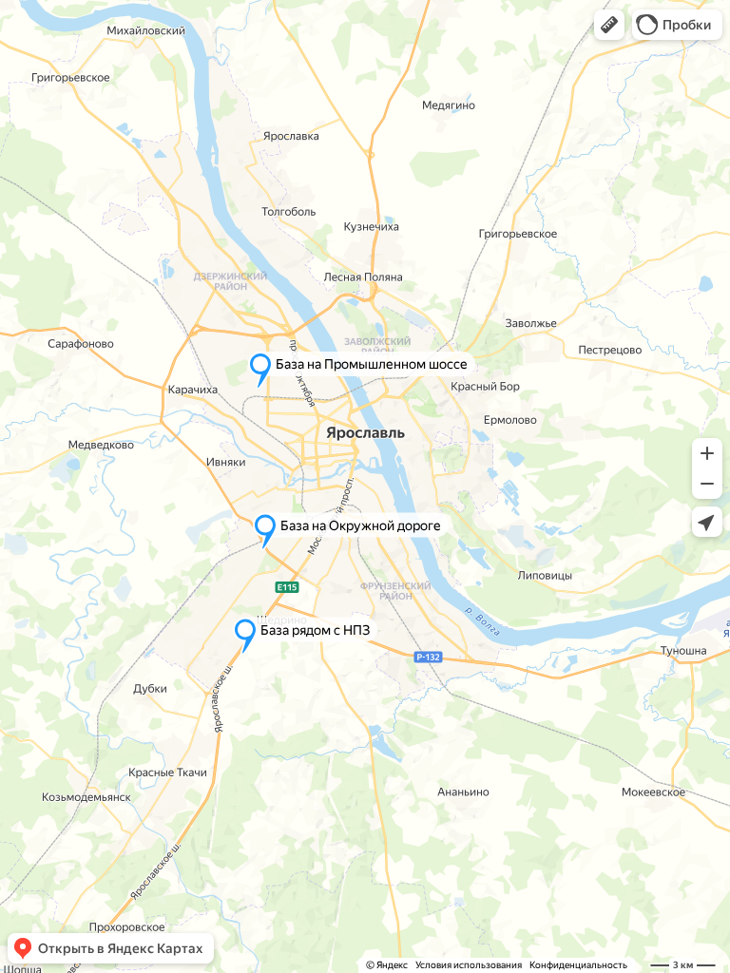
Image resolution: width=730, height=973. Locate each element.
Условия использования (468, 965)
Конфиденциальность (578, 965)
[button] (609, 25)
